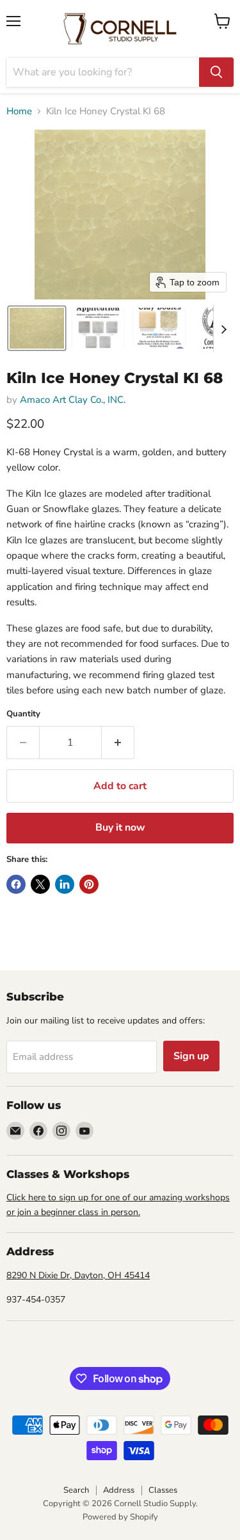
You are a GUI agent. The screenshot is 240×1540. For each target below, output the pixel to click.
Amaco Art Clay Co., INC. (72, 399)
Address (118, 1490)
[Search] (216, 72)
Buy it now (120, 827)
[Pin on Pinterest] (89, 884)
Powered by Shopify (120, 1517)
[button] (36, 328)
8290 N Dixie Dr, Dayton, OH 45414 (78, 1275)
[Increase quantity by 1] (118, 742)
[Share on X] (40, 884)
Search (76, 1490)
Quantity (23, 714)
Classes (162, 1490)
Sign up (191, 1056)
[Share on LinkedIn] (64, 884)
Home (19, 111)
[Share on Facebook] (16, 884)
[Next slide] (223, 328)
